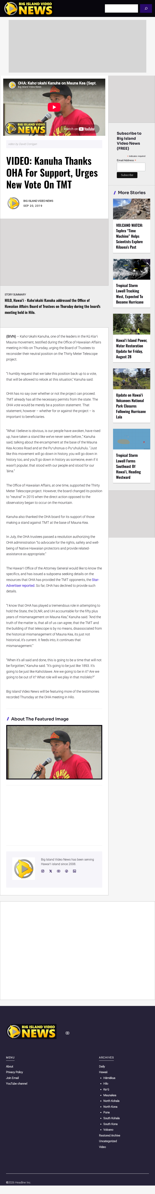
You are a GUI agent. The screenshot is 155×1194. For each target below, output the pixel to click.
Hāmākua (109, 1078)
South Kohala (111, 1118)
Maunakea (109, 1095)
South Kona (110, 1124)
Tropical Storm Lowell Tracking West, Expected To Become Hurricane (129, 293)
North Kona (110, 1106)
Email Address (126, 160)
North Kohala (111, 1101)
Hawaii (103, 1072)
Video (102, 1147)
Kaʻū (106, 1089)
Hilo (105, 1083)
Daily (102, 1066)
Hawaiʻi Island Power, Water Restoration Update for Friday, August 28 (131, 348)
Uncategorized (108, 1141)
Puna (106, 1112)
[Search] (146, 8)
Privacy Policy (14, 1072)
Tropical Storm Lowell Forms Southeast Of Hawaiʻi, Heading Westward (128, 466)
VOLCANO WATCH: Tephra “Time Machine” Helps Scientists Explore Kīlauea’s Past (129, 236)
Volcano (108, 1129)
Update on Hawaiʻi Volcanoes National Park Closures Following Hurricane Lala (131, 406)
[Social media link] (42, 871)
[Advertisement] (77, 46)
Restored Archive (109, 1135)
